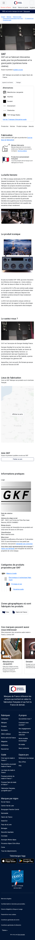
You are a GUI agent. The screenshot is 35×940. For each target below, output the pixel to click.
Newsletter (5, 749)
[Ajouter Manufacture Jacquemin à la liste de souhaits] (19, 641)
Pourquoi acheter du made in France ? (7, 777)
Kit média (22, 744)
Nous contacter (24, 748)
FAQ (20, 766)
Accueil (3, 16)
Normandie (4, 813)
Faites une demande (7, 548)
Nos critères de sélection (24, 734)
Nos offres (22, 762)
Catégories (4, 719)
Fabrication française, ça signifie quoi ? (8, 789)
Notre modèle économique (23, 740)
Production (4, 126)
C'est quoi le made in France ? (8, 759)
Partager (18, 82)
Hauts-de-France (6, 817)
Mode (14, 7)
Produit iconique (22, 126)
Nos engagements (25, 729)
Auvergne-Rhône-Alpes (8, 840)
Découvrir (27, 11)
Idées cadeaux (6, 734)
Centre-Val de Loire (7, 806)
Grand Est (4, 821)
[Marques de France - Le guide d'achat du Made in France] (18, 3)
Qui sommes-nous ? (25, 719)
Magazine (4, 741)
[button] (5, 612)
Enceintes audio (7, 20)
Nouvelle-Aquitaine (7, 832)
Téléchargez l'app (17, 856)
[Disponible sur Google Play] (26, 860)
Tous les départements (9, 851)
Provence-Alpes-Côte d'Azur (10, 843)
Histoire (12, 126)
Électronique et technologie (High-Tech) (13, 18)
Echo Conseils (21, 934)
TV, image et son (29, 18)
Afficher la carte (17, 414)
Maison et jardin (23, 7)
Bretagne (4, 828)
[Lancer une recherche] (32, 3)
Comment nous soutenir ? (24, 724)
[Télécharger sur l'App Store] (9, 860)
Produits (4, 726)
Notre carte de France (8, 738)
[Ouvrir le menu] (3, 3)
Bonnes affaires (6, 7)
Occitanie (4, 836)
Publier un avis (17, 459)
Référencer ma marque (26, 758)
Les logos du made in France (8, 771)
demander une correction (24, 544)
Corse (3, 847)
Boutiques (4, 730)
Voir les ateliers (22, 151)
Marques (9, 16)
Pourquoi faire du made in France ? (8, 783)
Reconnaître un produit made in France (8, 765)
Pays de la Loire (6, 824)
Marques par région (9, 798)
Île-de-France (5, 802)
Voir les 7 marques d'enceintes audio (15, 119)
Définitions (4, 745)
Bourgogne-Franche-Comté (10, 809)
